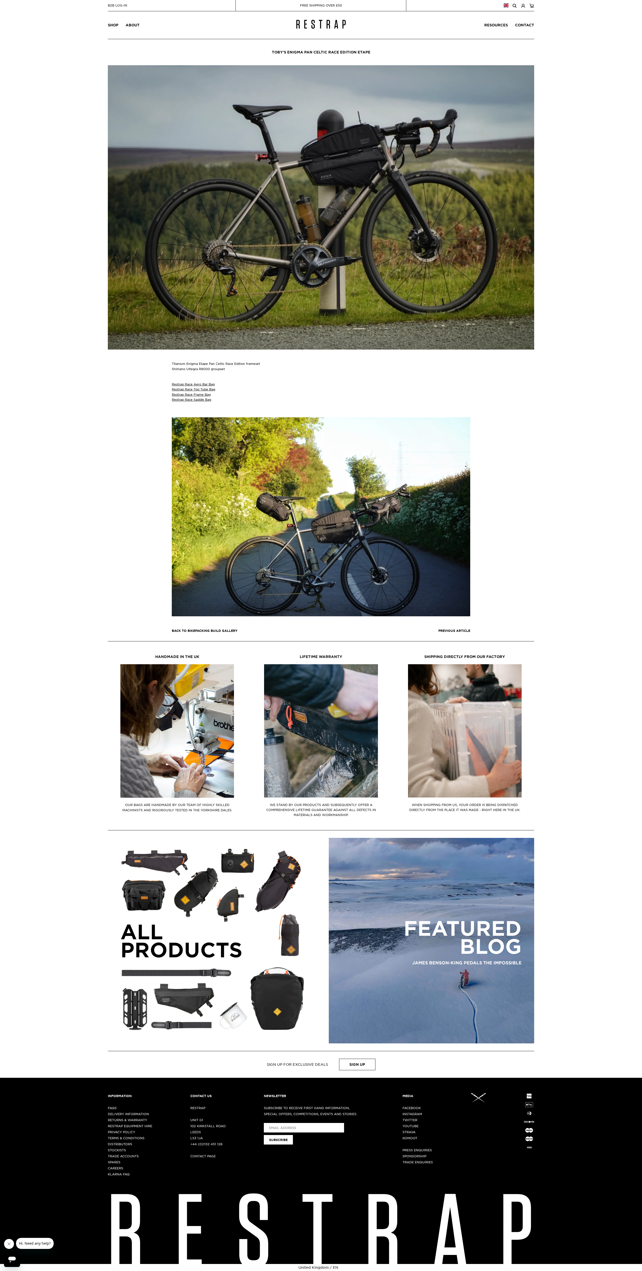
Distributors (120, 1144)
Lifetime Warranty (321, 656)
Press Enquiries (417, 1150)
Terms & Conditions (126, 1138)
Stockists (117, 1150)
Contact (524, 25)
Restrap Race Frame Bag (191, 394)
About (133, 25)
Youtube (411, 1126)
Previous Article (454, 631)
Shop (113, 25)
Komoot (410, 1138)
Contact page (203, 1156)
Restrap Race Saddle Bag (191, 399)
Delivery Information (128, 1114)
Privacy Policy (121, 1132)
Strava (409, 1132)
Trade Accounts (123, 1156)
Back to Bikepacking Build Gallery (204, 631)
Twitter (410, 1120)
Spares (114, 1162)
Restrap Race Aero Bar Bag (193, 384)
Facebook (412, 1108)
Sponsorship (414, 1156)
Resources (496, 25)
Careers (115, 1168)
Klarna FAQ (119, 1174)
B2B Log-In (117, 5)
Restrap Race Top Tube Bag (193, 389)
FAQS (112, 1108)
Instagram (412, 1114)
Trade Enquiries (418, 1162)
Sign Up (357, 1064)
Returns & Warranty (127, 1120)
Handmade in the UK (177, 656)
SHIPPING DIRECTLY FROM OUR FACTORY (464, 656)
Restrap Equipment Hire (130, 1126)
